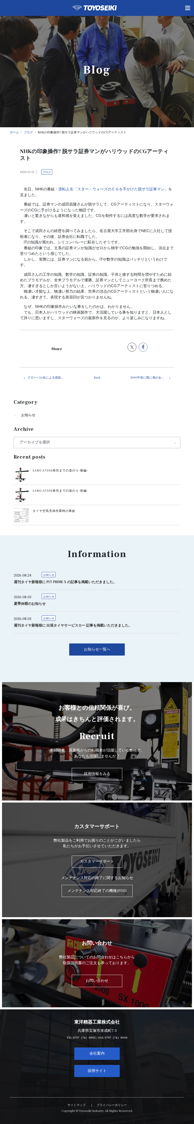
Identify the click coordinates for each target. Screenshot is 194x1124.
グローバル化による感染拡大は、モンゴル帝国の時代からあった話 (49, 378)
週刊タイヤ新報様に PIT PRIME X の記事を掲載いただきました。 (65, 582)
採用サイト (97, 1070)
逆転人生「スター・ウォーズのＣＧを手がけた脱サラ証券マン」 (113, 189)
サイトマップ (76, 1105)
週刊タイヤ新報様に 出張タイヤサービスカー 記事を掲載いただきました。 (73, 625)
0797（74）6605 (84, 1038)
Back (97, 378)
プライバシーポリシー (111, 1105)
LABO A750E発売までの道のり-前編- (60, 491)
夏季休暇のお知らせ (30, 604)
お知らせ (28, 415)
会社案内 (97, 1053)
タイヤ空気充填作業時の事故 (54, 511)
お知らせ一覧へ (97, 649)
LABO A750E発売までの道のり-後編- (60, 470)
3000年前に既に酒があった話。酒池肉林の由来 (152, 378)
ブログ (46, 172)
